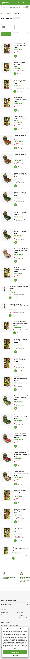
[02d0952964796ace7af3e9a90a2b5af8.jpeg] (7, 140)
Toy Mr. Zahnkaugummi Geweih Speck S (20, 510)
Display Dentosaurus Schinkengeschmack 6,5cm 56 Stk (20, 434)
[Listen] (15, 2)
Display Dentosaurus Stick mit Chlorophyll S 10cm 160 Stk (20, 193)
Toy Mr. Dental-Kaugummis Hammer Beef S (20, 98)
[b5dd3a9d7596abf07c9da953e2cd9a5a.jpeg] (7, 197)
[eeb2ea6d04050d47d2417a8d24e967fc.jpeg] (7, 178)
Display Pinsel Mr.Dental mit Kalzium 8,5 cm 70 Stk (21, 249)
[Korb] (24, 2)
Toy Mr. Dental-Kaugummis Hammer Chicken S (20, 268)
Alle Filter (7, 34)
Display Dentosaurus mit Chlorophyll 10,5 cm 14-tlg (21, 415)
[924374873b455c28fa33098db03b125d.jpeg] (7, 495)
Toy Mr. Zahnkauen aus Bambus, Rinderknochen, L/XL (20, 322)
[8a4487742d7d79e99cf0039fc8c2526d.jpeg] (6, 84)
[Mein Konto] (18, 2)
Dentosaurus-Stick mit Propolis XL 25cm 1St (18, 287)
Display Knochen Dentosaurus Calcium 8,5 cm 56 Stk (21, 472)
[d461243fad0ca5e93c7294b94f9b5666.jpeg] (6, 326)
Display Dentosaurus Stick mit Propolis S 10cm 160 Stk (21, 136)
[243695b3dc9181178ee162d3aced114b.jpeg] (7, 102)
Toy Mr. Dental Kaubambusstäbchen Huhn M (20, 547)
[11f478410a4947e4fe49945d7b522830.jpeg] (7, 363)
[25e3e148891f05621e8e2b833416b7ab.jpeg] (7, 159)
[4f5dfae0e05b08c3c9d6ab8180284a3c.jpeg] (7, 254)
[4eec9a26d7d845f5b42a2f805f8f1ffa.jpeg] (7, 420)
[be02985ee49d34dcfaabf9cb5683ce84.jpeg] (7, 533)
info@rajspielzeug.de (22, 617)
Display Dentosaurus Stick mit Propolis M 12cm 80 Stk (20, 155)
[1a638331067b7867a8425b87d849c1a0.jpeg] (6, 550)
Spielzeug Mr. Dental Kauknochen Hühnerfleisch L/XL (19, 63)
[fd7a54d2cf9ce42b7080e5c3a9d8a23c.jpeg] (7, 121)
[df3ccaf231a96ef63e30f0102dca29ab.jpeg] (7, 216)
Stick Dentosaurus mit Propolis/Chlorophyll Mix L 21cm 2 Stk (18, 305)
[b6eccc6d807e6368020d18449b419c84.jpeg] (6, 67)
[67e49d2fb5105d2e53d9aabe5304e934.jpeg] (7, 49)
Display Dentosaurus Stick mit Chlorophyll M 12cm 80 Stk (21, 211)
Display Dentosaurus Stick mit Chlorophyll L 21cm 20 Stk (20, 230)
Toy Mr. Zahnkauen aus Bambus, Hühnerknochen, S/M (21, 377)
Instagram (15, 625)
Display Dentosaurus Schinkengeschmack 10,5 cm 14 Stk (21, 453)
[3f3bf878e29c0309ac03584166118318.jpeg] (7, 344)
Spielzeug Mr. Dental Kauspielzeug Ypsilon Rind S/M (20, 44)
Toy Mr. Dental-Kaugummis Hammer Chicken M (20, 529)
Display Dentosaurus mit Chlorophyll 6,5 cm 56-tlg (21, 396)
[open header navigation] (27, 2)
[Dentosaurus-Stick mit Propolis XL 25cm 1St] (4, 289)
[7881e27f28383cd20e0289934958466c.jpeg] (7, 438)
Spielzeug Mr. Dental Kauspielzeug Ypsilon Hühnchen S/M (20, 358)
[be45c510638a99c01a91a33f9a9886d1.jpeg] (7, 235)
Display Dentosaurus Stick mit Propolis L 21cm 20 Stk (21, 174)
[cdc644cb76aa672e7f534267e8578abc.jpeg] (7, 401)
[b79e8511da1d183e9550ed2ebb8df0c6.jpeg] (7, 476)
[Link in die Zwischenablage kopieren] (21, 56)
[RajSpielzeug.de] (2, 13)
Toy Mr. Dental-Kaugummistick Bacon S (21, 117)
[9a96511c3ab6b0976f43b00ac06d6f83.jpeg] (7, 382)
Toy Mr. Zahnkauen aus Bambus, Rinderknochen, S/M (21, 340)
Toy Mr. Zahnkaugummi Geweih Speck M (20, 491)
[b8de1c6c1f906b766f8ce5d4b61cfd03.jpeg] (7, 457)
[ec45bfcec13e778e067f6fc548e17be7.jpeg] (7, 273)
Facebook (6, 625)
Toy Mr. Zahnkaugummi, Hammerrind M (20, 80)
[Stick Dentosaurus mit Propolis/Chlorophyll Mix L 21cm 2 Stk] (4, 306)
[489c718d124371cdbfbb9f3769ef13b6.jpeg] (7, 514)
